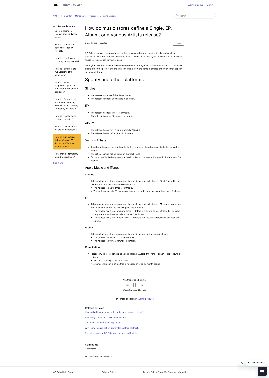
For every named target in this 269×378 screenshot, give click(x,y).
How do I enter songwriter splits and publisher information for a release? (67, 87)
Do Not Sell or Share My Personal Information (165, 372)
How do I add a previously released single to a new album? (114, 312)
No (142, 285)
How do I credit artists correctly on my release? (67, 60)
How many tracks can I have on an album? (105, 317)
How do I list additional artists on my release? (66, 128)
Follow (178, 43)
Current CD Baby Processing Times (102, 322)
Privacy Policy (109, 372)
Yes (127, 285)
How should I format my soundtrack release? (66, 155)
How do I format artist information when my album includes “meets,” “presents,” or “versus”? (66, 104)
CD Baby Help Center (62, 16)
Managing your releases (85, 16)
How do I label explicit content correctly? (65, 117)
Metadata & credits (108, 16)
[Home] (55, 5)
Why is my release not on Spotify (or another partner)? (112, 328)
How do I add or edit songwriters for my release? (65, 47)
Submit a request (195, 5)
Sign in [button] (210, 5)
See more (58, 163)
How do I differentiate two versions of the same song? (65, 71)
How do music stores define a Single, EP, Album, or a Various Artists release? (65, 142)
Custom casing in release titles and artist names (66, 34)
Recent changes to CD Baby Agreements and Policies (111, 333)
